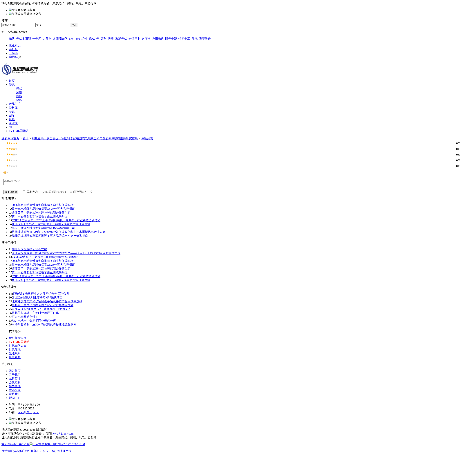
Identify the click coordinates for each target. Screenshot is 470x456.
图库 (12, 115)
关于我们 (15, 374)
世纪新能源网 (17, 338)
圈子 (12, 127)
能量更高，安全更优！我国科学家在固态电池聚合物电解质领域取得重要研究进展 (85, 138)
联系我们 (15, 393)
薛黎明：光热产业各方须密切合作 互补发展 (41, 293)
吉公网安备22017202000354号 (66, 444)
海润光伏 (121, 38)
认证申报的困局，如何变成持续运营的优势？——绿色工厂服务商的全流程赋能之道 (66, 253)
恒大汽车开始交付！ (25, 316)
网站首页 (15, 370)
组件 (84, 38)
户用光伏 (158, 38)
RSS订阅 (54, 451)
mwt (71, 38)
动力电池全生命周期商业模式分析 (34, 320)
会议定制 (15, 382)
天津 (111, 38)
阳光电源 (171, 38)
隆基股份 (205, 38)
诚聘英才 (15, 378)
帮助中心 (15, 397)
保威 (92, 38)
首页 (12, 80)
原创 (103, 38)
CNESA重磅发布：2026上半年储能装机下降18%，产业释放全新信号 (56, 220)
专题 (12, 111)
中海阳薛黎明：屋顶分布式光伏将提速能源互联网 (44, 324)
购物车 (13, 56)
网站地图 (7, 451)
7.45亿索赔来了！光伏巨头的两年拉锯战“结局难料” (45, 257)
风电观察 (15, 357)
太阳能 (47, 38)
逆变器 (146, 38)
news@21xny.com (28, 412)
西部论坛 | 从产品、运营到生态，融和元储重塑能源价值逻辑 (51, 224)
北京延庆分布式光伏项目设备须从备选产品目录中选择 (47, 301)
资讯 (12, 84)
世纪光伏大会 (17, 345)
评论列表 (147, 138)
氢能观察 (15, 353)
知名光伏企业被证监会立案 (29, 249)
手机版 (13, 49)
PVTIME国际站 (19, 130)
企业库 (13, 123)
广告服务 (42, 451)
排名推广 (19, 451)
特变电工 (184, 38)
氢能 (19, 96)
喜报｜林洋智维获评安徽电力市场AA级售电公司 (43, 228)
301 (78, 38)
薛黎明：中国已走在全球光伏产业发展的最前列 (42, 305)
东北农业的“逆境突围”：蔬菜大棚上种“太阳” (41, 309)
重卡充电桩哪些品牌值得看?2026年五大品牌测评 (43, 208)
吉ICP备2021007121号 (15, 444)
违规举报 (65, 451)
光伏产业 (134, 38)
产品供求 (15, 103)
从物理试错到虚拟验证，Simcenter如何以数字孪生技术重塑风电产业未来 (59, 231)
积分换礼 (31, 451)
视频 (12, 119)
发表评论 (7, 138)
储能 (195, 38)
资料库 (13, 107)
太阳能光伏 (60, 38)
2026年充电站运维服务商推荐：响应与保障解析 (42, 204)
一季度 (36, 38)
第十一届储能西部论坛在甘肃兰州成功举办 (40, 216)
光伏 (12, 38)
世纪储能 (15, 349)
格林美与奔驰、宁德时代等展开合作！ (37, 312)
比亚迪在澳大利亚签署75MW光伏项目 (38, 297)
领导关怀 (15, 386)
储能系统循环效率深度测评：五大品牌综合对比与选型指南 (50, 235)
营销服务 (15, 390)
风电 (19, 92)
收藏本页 (15, 45)
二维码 (13, 53)
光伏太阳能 (23, 38)
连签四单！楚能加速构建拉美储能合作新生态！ (42, 212)
